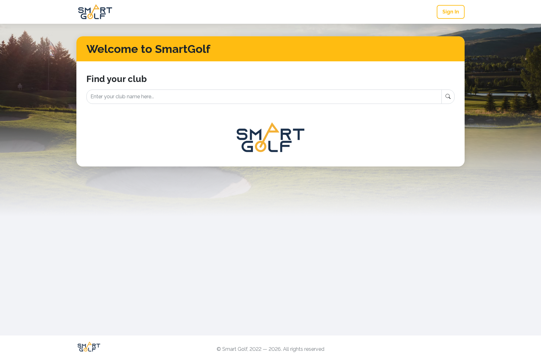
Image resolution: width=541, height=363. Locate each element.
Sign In (450, 12)
